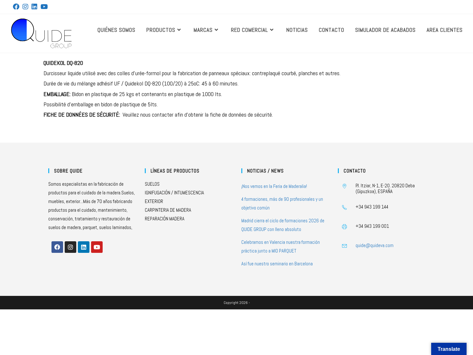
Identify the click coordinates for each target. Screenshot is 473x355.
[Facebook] (57, 247)
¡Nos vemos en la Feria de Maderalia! (274, 186)
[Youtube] (97, 247)
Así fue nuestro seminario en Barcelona (277, 264)
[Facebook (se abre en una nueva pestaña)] (17, 7)
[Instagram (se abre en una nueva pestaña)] (25, 7)
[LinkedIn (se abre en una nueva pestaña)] (34, 7)
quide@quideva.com (375, 245)
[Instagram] (70, 247)
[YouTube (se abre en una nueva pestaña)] (44, 7)
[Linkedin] (83, 247)
